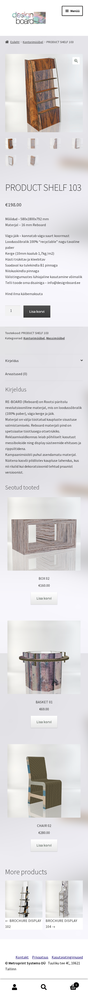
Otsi (44, 987)
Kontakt (22, 957)
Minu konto (14, 987)
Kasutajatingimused (67, 957)
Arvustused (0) (16, 374)
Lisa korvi (36, 311)
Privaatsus (40, 957)
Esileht (14, 42)
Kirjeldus (12, 360)
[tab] (44, 361)
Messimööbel (55, 338)
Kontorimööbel (33, 42)
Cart (68, 983)
